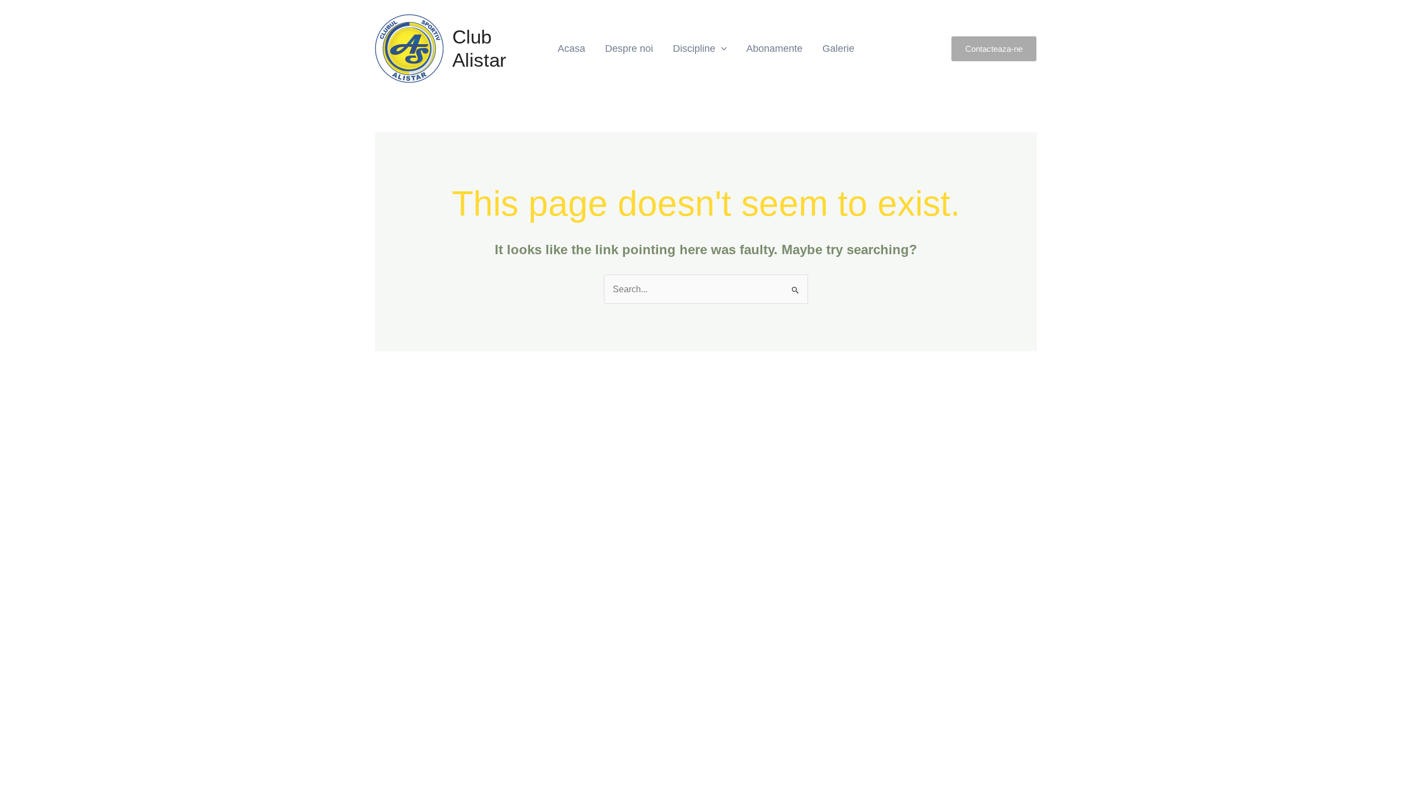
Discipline (694, 48)
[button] (994, 49)
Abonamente (774, 48)
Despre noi (629, 48)
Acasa (571, 48)
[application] (721, 48)
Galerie (838, 48)
